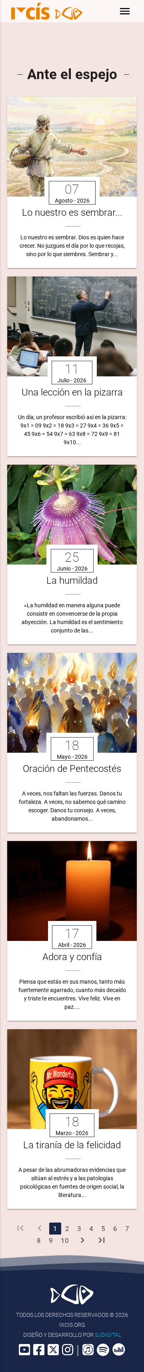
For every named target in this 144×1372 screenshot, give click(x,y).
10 (65, 1241)
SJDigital (108, 1335)
